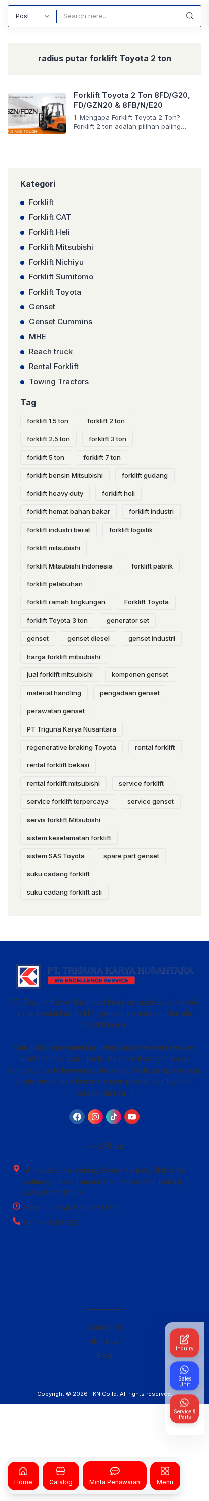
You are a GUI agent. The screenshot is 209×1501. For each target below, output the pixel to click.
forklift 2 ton (106, 421)
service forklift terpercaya (68, 801)
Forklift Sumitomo (61, 276)
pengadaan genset (130, 692)
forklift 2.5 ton (48, 439)
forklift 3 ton (107, 439)
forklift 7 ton (102, 457)
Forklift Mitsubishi (61, 247)
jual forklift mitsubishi (60, 674)
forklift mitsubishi (53, 548)
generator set (128, 620)
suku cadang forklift (58, 874)
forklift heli (118, 493)
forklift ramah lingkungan (66, 602)
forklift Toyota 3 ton (57, 620)
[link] (77, 1116)
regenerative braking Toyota (71, 747)
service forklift (141, 783)
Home (23, 1481)
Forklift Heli (49, 232)
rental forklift (155, 747)
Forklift (41, 202)
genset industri (151, 638)
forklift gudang (145, 475)
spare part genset (131, 855)
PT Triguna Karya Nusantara (71, 729)
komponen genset (140, 674)
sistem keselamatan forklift (69, 838)
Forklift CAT (50, 217)
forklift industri (151, 511)
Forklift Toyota (55, 292)
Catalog (61, 1481)
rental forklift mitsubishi (63, 783)
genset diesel (88, 638)
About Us (104, 1341)
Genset (42, 306)
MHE (37, 336)
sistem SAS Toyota (56, 855)
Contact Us (104, 1327)
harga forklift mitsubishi (63, 657)
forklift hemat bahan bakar (68, 511)
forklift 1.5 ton (47, 421)
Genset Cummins (60, 322)
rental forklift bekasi (58, 765)
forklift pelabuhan (55, 584)
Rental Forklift (54, 366)
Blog (104, 1355)
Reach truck (51, 351)
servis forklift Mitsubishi (63, 820)
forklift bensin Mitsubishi (65, 475)
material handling (54, 692)
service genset (150, 801)
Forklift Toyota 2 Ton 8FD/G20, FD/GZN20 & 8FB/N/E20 (132, 100)
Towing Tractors (59, 381)
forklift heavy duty (55, 493)
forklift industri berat (58, 529)
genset (38, 638)
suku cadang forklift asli (64, 892)
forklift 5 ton (45, 457)
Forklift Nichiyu (56, 262)
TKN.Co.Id (103, 1393)
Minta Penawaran (114, 1481)
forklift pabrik (152, 566)
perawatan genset (56, 711)
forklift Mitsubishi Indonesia (70, 566)
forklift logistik (131, 529)
